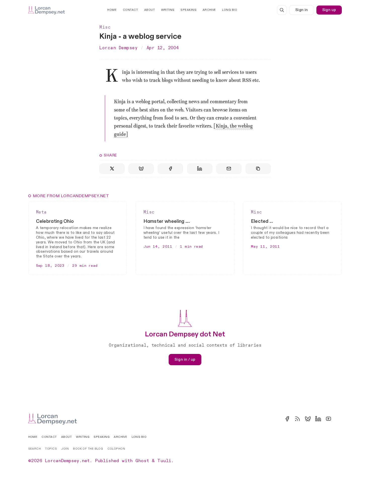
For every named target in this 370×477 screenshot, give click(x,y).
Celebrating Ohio (55, 221)
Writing (167, 10)
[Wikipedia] (339, 419)
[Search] (281, 10)
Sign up (329, 10)
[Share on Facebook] (170, 169)
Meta (41, 212)
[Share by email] (228, 169)
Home (112, 10)
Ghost (142, 461)
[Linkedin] (318, 419)
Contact (130, 10)
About (149, 10)
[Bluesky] (308, 419)
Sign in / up (184, 359)
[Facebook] (287, 419)
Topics (51, 449)
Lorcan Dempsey (118, 47)
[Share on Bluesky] (141, 169)
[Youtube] (328, 419)
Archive (209, 10)
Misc (104, 27)
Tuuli (164, 461)
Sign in (301, 10)
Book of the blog (88, 449)
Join (65, 449)
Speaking (188, 10)
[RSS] (297, 419)
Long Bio (229, 10)
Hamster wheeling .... (166, 221)
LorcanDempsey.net (67, 461)
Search (34, 449)
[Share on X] (111, 169)
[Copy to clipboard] (258, 169)
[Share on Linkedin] (199, 169)
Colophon (116, 449)
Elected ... (262, 221)
